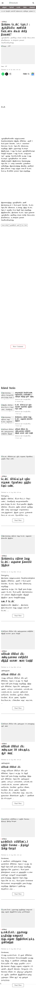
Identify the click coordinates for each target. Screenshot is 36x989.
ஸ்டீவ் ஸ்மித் (5, 225)
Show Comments (18, 346)
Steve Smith (24, 225)
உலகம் (18, 7)
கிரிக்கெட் (5, 681)
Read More (18, 520)
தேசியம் (12, 7)
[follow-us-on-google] (32, 74)
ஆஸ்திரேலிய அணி (14, 225)
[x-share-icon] (6, 75)
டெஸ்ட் (10, 592)
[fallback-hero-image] (7, 395)
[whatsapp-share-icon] (2, 75)
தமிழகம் (4, 7)
